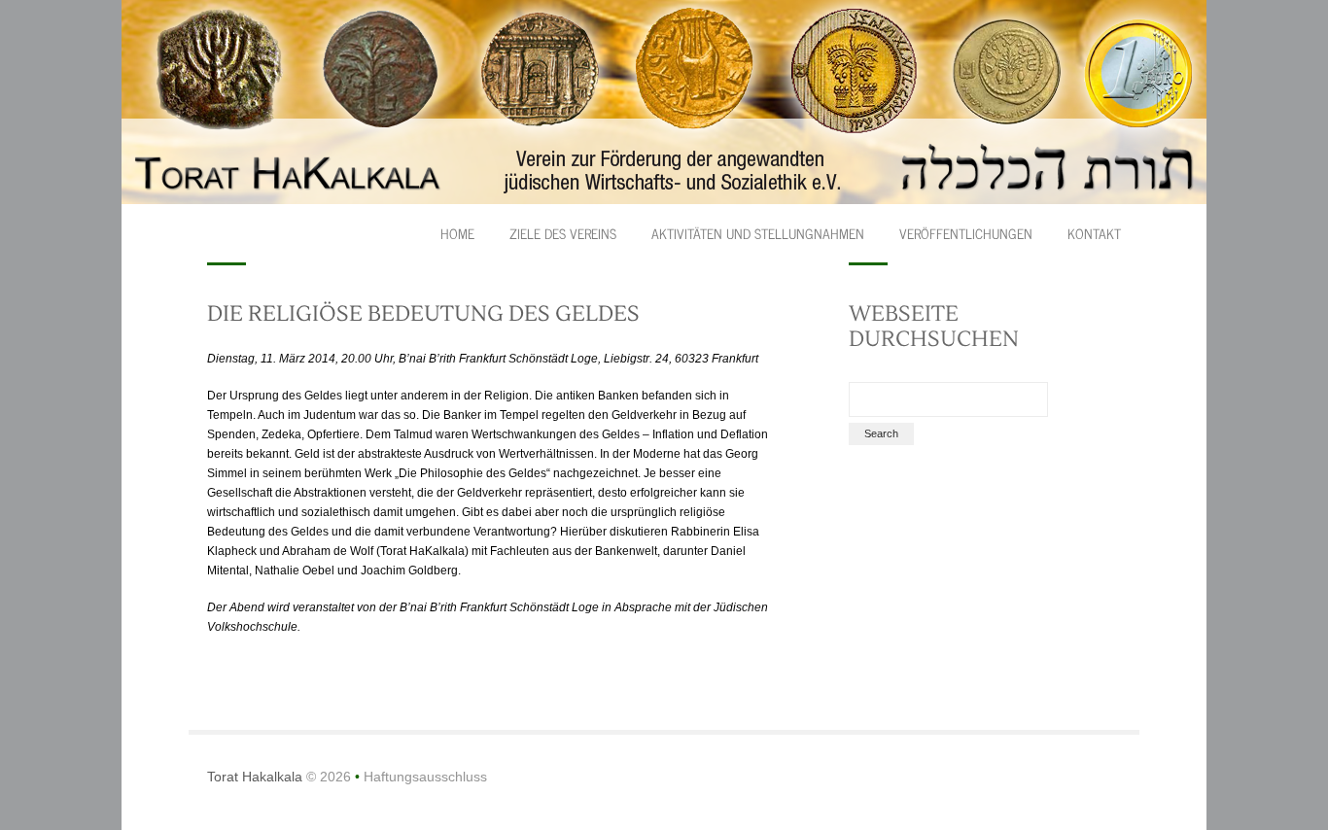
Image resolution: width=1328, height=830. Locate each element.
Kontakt (1094, 233)
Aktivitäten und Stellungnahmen (757, 233)
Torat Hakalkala (254, 776)
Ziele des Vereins (562, 233)
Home (457, 233)
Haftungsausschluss (425, 776)
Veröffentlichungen (965, 233)
